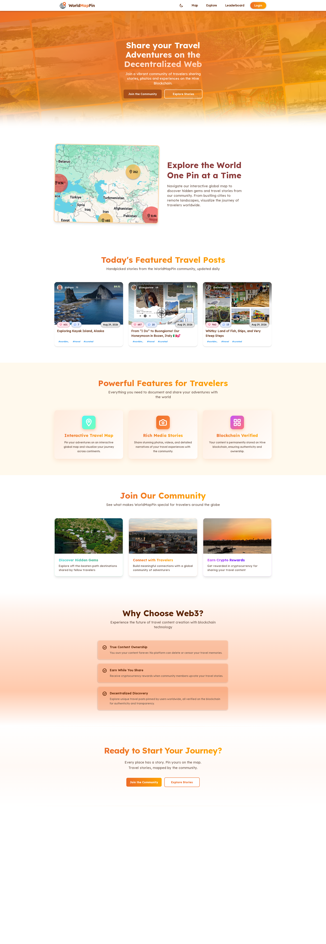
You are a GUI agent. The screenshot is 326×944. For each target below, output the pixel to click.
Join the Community (142, 94)
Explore (211, 5)
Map (195, 5)
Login (258, 5)
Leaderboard (234, 5)
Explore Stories (183, 94)
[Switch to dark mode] (181, 5)
